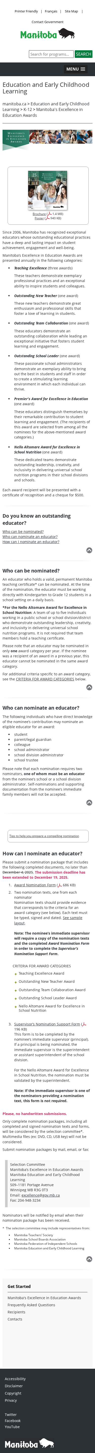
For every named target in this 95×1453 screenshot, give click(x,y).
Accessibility (15, 1378)
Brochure (39, 214)
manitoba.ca (14, 104)
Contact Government (48, 22)
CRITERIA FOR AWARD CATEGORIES (45, 679)
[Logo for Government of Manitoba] (48, 37)
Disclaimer (14, 1385)
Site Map (71, 11)
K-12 (28, 109)
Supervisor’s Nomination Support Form (47, 1024)
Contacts (15, 1319)
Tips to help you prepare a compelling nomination (44, 836)
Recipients (16, 1312)
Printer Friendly (26, 11)
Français (51, 11)
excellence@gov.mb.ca (41, 1195)
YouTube (12, 1426)
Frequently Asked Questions (31, 1304)
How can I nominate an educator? (31, 541)
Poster (39, 218)
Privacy (11, 1400)
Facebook (13, 1420)
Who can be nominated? (23, 531)
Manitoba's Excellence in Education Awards (44, 1297)
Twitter (11, 1414)
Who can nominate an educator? (30, 536)
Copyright (13, 1393)
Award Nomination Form (35, 885)
